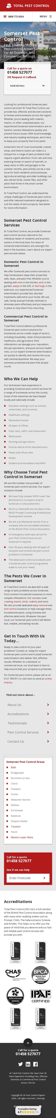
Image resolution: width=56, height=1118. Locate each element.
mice (20, 282)
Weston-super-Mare (22, 837)
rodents (33, 601)
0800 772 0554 (16, 16)
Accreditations (18, 714)
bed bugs (40, 286)
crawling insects (12, 601)
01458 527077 (19, 72)
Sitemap (41, 1098)
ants (41, 282)
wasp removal (40, 605)
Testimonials (17, 723)
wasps (16, 286)
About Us (14, 705)
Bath (13, 767)
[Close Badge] (40, 1106)
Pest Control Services (23, 732)
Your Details (17, 85)
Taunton (15, 826)
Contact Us (15, 741)
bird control (10, 608)
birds (25, 601)
